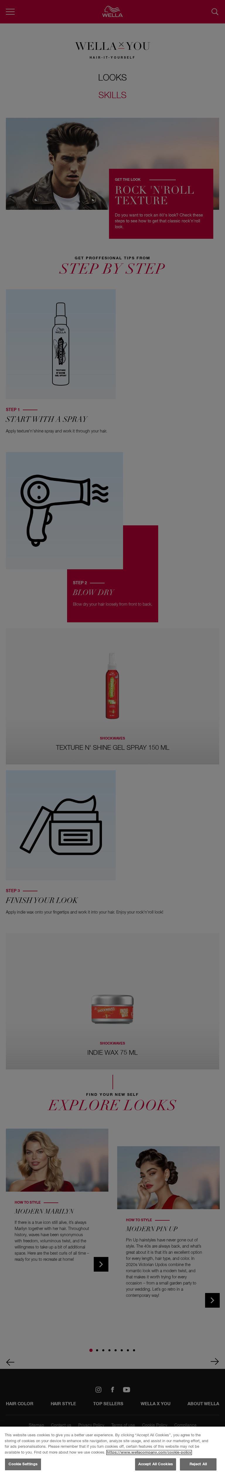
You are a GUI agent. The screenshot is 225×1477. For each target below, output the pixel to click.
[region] (112, 1452)
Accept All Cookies (155, 1464)
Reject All (198, 1464)
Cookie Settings (23, 1464)
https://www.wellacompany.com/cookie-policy (149, 1452)
